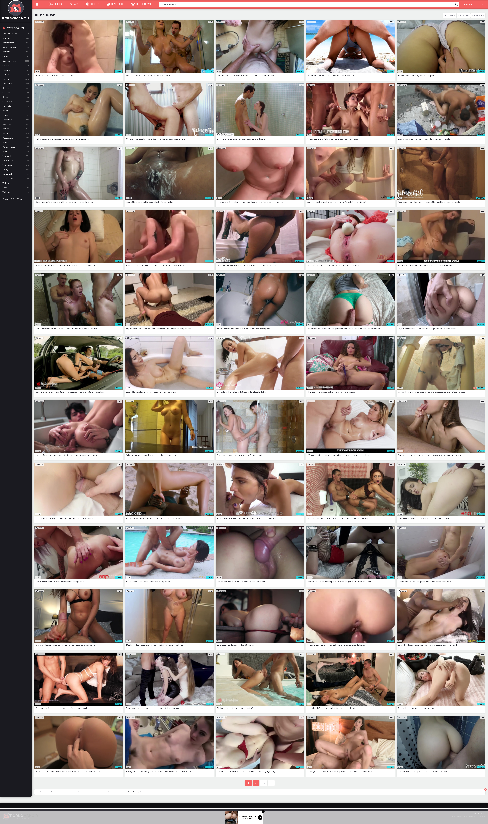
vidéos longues (478, 15)
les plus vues (449, 15)
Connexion (467, 4)
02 (264, 783)
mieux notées (463, 15)
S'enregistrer (479, 4)
